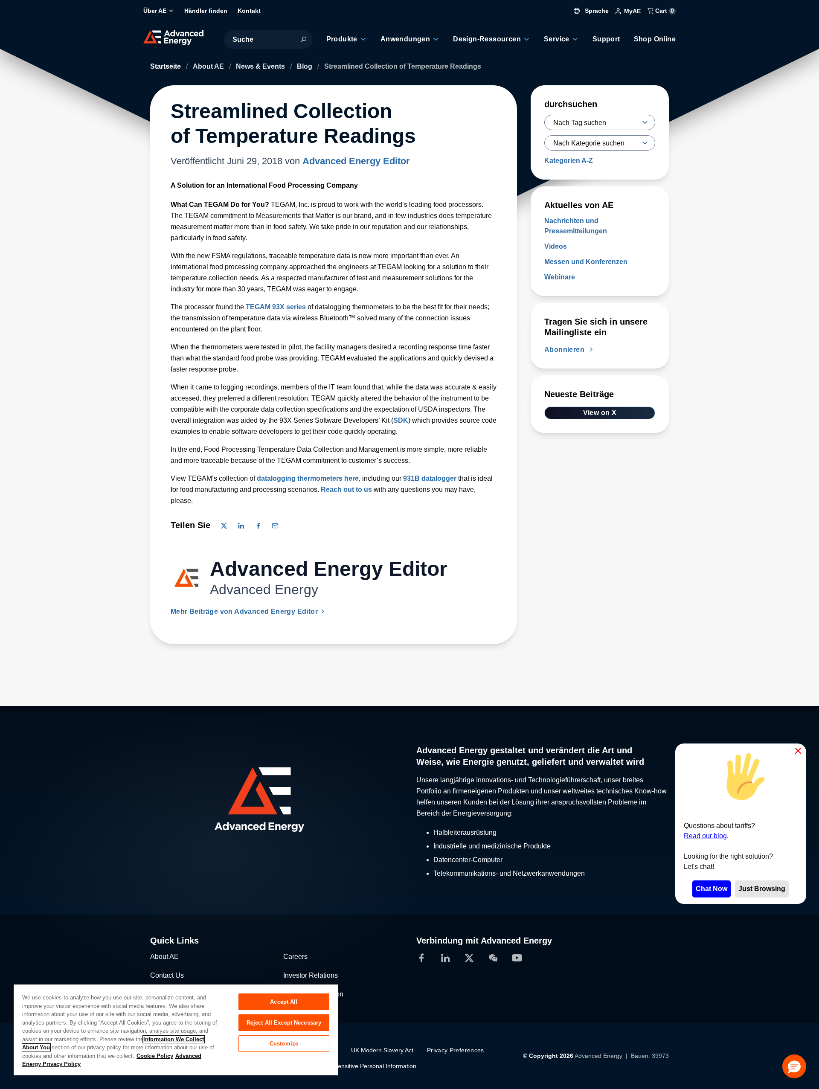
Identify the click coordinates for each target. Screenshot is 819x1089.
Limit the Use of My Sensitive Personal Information (348, 1066)
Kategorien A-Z (568, 160)
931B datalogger (429, 478)
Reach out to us (346, 489)
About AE (209, 66)
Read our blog (705, 835)
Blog (305, 66)
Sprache (596, 10)
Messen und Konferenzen (585, 261)
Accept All (283, 1002)
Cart (663, 10)
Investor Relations (310, 975)
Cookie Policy (154, 1056)
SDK (400, 420)
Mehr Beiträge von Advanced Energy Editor (245, 611)
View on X (600, 412)
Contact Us (167, 975)
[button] (794, 1066)
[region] (176, 1029)
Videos (555, 246)
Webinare (559, 277)
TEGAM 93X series (276, 307)
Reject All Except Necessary (284, 1022)
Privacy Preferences (455, 1050)
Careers (295, 956)
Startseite (166, 66)
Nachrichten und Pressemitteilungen (575, 226)
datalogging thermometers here (308, 478)
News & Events (261, 66)
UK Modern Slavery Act (382, 1050)
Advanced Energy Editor (356, 161)
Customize (284, 1043)
